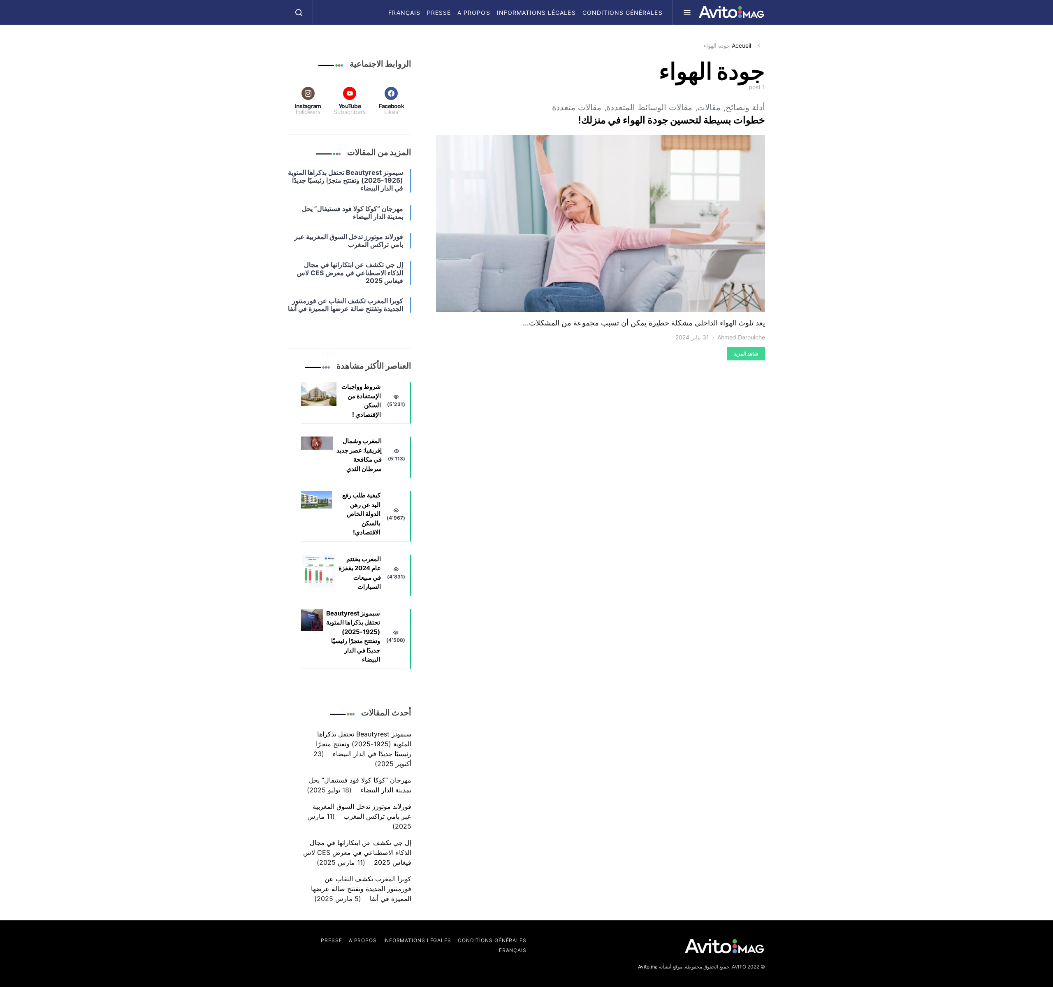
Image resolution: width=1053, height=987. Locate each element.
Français (404, 12)
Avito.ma (648, 967)
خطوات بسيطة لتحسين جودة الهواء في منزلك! (671, 120)
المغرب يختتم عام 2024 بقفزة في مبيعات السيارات (360, 573)
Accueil (741, 45)
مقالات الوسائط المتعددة (649, 107)
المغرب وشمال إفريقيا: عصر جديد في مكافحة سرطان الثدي (359, 455)
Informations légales (536, 12)
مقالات (709, 107)
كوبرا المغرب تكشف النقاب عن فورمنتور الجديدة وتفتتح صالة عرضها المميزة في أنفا (361, 889)
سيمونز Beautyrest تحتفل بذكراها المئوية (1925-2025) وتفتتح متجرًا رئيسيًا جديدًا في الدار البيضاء (353, 636)
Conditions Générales (622, 12)
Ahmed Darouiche (741, 337)
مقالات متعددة (576, 107)
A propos (473, 12)
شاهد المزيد (746, 354)
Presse (439, 12)
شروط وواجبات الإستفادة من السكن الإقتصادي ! (361, 400)
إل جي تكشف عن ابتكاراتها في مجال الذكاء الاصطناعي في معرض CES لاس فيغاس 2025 (357, 852)
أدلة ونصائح (745, 107)
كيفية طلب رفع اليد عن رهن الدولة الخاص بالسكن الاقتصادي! (361, 513)
